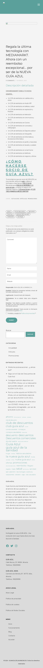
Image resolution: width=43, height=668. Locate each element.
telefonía (29, 472)
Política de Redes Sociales (15, 610)
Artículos (23, 199)
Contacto (11, 636)
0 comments (10, 80)
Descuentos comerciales (21, 438)
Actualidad (15, 199)
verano (18, 475)
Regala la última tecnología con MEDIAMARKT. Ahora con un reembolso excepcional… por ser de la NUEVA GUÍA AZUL (19, 61)
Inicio (10, 624)
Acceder (11, 640)
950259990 (16, 579)
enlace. (21, 310)
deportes (24, 432)
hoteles (13, 453)
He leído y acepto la (22, 313)
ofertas (9, 463)
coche (26, 426)
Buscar (8, 330)
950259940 (16, 565)
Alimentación (17, 417)
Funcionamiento (14, 628)
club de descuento (11, 420)
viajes (23, 474)
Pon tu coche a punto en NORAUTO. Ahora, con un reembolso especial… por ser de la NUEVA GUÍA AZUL (22, 395)
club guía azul (15, 426)
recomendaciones (10, 466)
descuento (12, 435)
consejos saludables (13, 432)
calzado (29, 417)
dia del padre (11, 441)
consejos (21, 429)
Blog (10, 632)
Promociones (32, 199)
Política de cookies (12, 605)
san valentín (11, 472)
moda (33, 457)
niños (12, 460)
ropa (13, 469)
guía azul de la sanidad (22, 214)
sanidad (33, 469)
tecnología (20, 216)
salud (19, 468)
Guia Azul (10, 214)
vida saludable (31, 475)
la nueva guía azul (18, 456)
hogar (8, 453)
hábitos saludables (23, 453)
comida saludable (11, 429)
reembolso (21, 466)
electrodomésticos (23, 441)
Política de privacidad (28, 313)
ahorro (9, 211)
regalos (8, 469)
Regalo (30, 466)
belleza (24, 417)
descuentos (32, 211)
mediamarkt (10, 216)
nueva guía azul (23, 459)
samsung (26, 469)
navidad (8, 460)
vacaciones (10, 475)
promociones (20, 462)
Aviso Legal (10, 593)
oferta (33, 460)
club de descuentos (19, 211)
